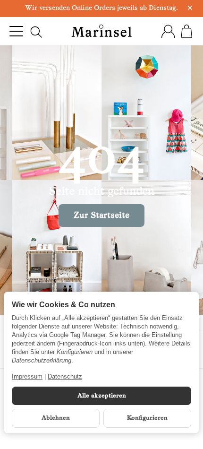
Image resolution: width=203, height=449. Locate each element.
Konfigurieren (147, 418)
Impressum (27, 376)
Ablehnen (56, 418)
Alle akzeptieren (101, 396)
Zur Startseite (101, 216)
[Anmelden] (168, 31)
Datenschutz (65, 376)
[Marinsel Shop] (101, 31)
